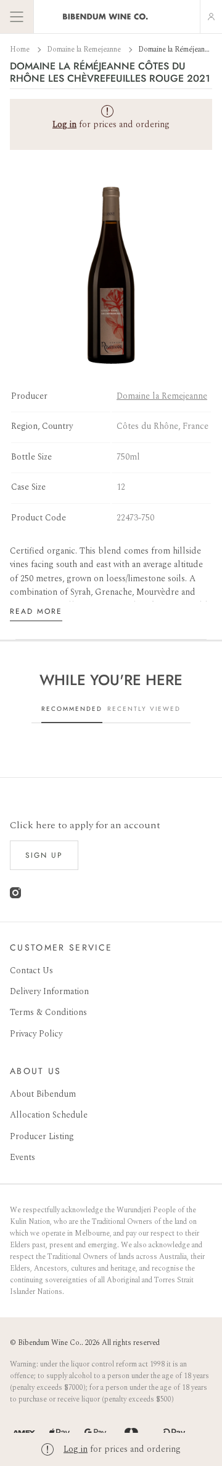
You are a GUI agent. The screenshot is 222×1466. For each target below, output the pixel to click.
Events (22, 1157)
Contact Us (31, 970)
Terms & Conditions (48, 1012)
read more (36, 611)
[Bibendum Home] (105, 16)
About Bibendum (43, 1094)
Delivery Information (49, 991)
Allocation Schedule (49, 1114)
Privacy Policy (36, 1033)
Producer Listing (42, 1136)
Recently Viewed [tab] (144, 708)
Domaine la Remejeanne (85, 49)
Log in (76, 1449)
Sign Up (44, 855)
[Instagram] (15, 895)
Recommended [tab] (71, 708)
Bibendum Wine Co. (49, 1343)
